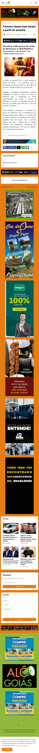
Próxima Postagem (31, 187)
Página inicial (7, 23)
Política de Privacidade (21, 745)
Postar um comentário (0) (19, 180)
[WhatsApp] (23, 147)
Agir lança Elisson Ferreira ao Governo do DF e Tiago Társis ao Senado (11, 561)
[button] (2, 3)
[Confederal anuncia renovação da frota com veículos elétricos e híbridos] (11, 528)
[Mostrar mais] (31, 147)
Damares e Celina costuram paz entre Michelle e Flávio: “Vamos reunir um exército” (28, 538)
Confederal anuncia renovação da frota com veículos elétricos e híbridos (10, 538)
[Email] (27, 147)
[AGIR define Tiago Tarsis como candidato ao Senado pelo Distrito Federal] (28, 552)
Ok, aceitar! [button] (7, 749)
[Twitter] (18, 147)
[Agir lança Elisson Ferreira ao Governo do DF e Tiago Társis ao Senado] (11, 552)
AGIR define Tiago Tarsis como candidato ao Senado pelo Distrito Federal (27, 561)
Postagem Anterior (7, 187)
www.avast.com (22, 135)
